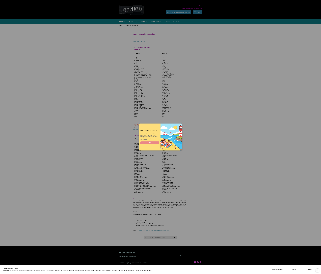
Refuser (310, 269)
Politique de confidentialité (146, 270)
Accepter (294, 269)
